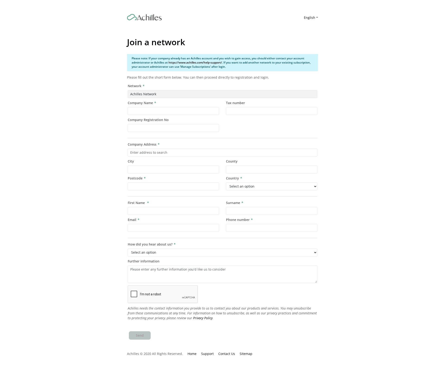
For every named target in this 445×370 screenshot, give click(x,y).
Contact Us (226, 353)
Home (192, 353)
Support (207, 353)
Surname (233, 203)
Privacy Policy (203, 318)
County (232, 161)
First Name (137, 203)
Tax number (235, 103)
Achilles (144, 17)
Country (232, 178)
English (309, 17)
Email (132, 219)
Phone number (238, 219)
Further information (143, 261)
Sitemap (246, 353)
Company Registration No (148, 120)
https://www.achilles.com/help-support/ (195, 62)
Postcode (135, 178)
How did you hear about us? (150, 244)
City (131, 161)
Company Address (142, 144)
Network (134, 86)
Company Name (140, 103)
